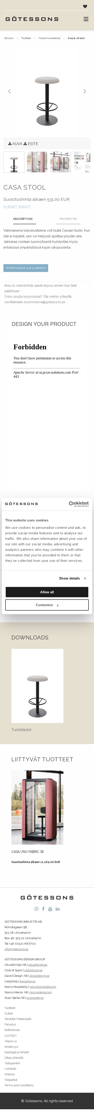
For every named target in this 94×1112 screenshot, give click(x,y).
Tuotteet (26, 38)
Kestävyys (11, 1046)
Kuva (17, 144)
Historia (10, 1074)
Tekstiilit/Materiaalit (18, 1019)
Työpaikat (11, 1079)
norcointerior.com (41, 992)
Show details (69, 578)
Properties (68, 219)
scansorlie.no (35, 998)
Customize (44, 605)
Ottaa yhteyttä (14, 1057)
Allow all (47, 592)
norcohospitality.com (43, 987)
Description (22, 219)
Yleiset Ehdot (17, 207)
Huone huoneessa (49, 38)
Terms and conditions (19, 1085)
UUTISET (11, 1035)
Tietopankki (12, 1063)
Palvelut (10, 1024)
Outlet (9, 1013)
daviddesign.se (40, 976)
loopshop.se (27, 981)
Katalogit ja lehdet (17, 1052)
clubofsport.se (33, 970)
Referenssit (12, 1030)
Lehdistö (10, 1068)
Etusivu (9, 38)
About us (11, 1041)
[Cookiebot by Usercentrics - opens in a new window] (69, 504)
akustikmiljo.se (37, 964)
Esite (33, 144)
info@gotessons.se (16, 949)
